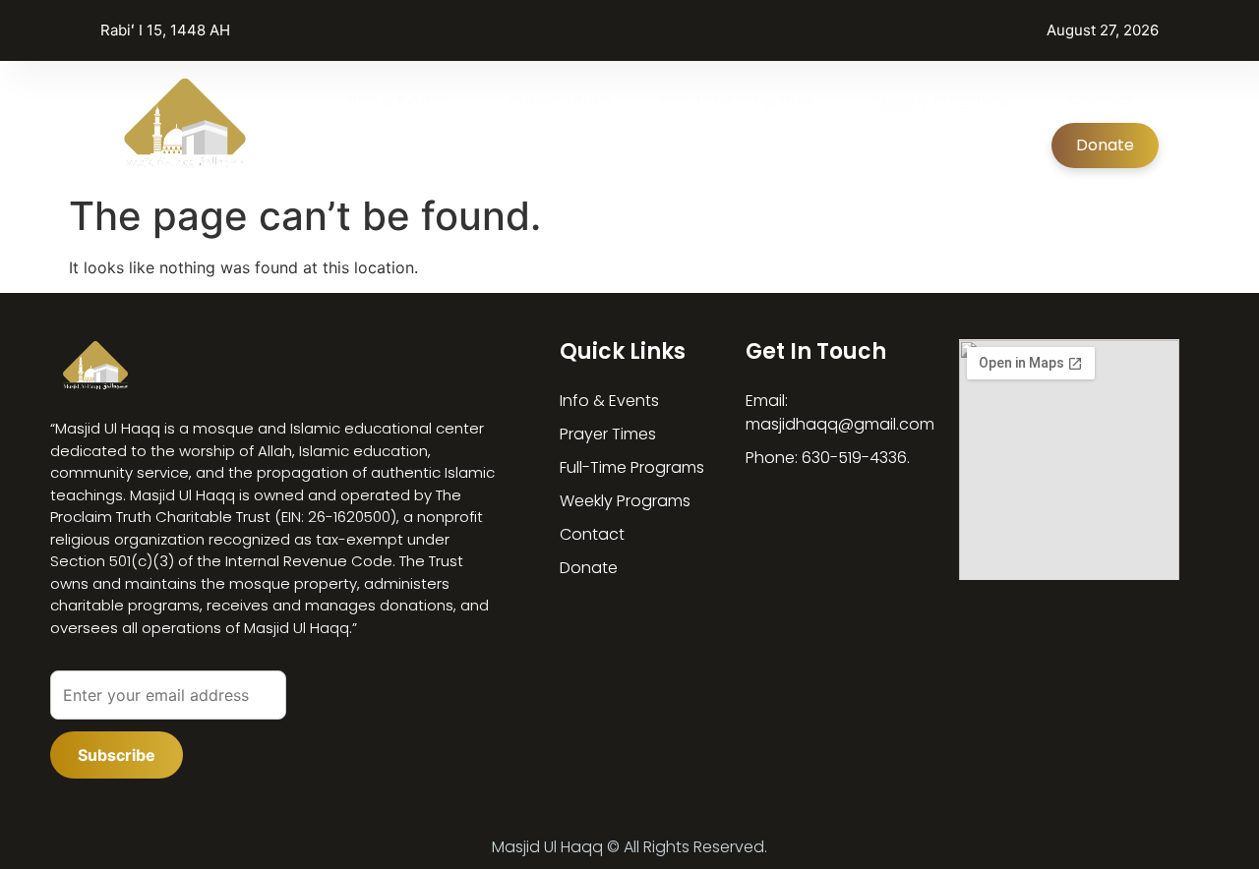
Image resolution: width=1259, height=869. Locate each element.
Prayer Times (560, 99)
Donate (1105, 145)
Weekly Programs (941, 99)
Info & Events (399, 99)
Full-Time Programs (736, 99)
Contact (1101, 99)
